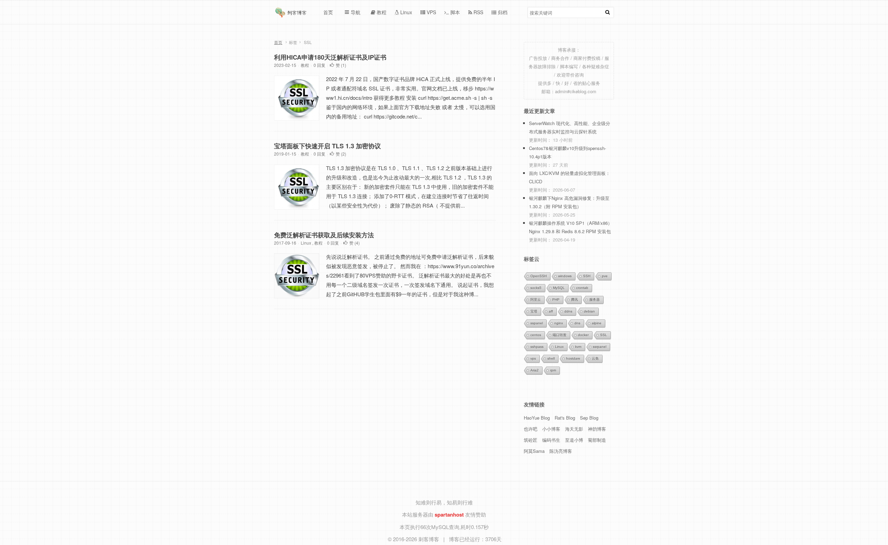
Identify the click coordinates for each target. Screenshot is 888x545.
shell (551, 358)
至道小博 (574, 440)
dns (577, 323)
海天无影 (574, 428)
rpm (553, 370)
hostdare (573, 358)
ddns (568, 311)
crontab (582, 288)
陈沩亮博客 (560, 451)
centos (535, 335)
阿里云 (535, 299)
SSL (603, 335)
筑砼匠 (530, 440)
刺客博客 (429, 539)
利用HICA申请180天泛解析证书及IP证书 (330, 57)
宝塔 (533, 311)
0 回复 (319, 65)
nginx (558, 323)
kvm (578, 347)
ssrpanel (599, 347)
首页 (278, 42)
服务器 (594, 299)
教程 (305, 65)
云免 (595, 358)
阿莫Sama (534, 451)
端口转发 (559, 335)
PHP (556, 299)
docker (583, 335)
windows (565, 276)
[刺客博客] (291, 14)
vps (533, 358)
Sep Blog (589, 417)
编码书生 (551, 440)
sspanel (536, 323)
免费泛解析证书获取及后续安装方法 (324, 234)
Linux (306, 243)
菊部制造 (597, 440)
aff (551, 311)
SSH (586, 276)
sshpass (537, 347)
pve (605, 276)
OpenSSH (538, 276)
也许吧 (530, 428)
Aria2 (534, 370)
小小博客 (551, 428)
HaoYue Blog (537, 417)
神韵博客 (597, 428)
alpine (596, 323)
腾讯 (574, 299)
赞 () (341, 65)
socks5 (535, 288)
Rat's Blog (565, 417)
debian (589, 311)
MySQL (559, 288)
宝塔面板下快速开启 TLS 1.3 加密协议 (327, 145)
